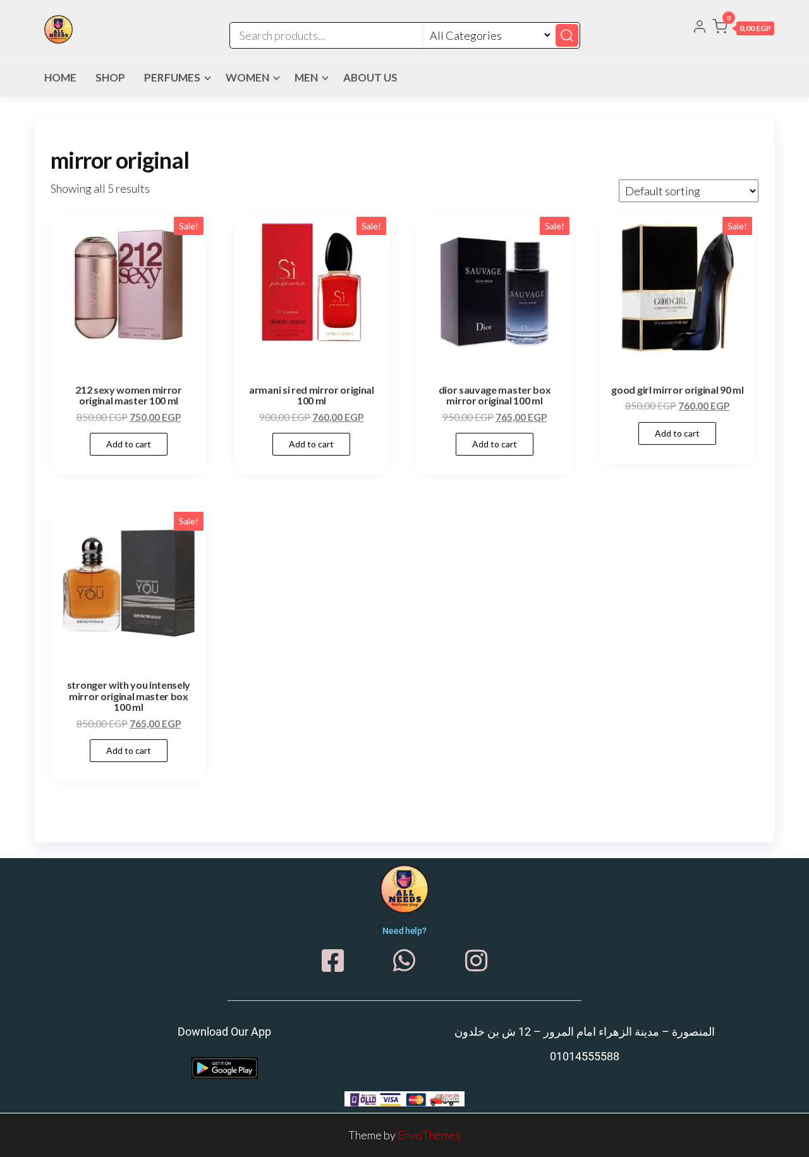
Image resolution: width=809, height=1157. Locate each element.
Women (247, 77)
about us (370, 77)
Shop (110, 77)
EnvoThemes (429, 1135)
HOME (60, 77)
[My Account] (699, 28)
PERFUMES (172, 77)
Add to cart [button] (128, 444)
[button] (743, 29)
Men (306, 77)
